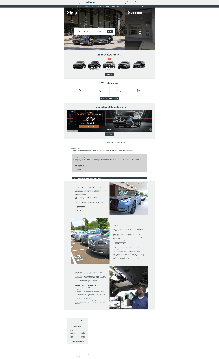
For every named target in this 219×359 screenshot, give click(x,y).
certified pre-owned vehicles (134, 233)
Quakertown (138, 255)
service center (79, 276)
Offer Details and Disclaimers (72, 131)
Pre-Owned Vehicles (86, 6)
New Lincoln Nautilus (81, 206)
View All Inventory (109, 74)
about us (102, 300)
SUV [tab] (109, 58)
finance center (136, 253)
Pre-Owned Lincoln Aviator (120, 244)
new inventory (100, 202)
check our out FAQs (90, 300)
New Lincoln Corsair (81, 207)
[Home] (78, 2)
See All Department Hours (77, 341)
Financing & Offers (95, 6)
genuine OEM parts (99, 291)
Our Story (118, 6)
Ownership (113, 6)
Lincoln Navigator (124, 70)
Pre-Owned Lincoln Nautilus (120, 240)
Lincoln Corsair (94, 69)
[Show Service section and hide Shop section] (140, 29)
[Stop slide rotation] (150, 130)
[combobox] (81, 31)
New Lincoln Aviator (81, 210)
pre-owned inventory (134, 228)
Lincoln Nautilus (109, 69)
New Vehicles (79, 6)
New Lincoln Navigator (81, 208)
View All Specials (109, 134)
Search (109, 31)
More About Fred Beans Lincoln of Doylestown (109, 98)
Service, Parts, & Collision (104, 6)
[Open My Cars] (142, 6)
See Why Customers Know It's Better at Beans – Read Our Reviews (87, 178)
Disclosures (90, 354)
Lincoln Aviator (79, 70)
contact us (83, 300)
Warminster (75, 148)
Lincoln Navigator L (139, 69)
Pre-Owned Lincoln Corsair (120, 242)
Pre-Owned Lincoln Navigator (121, 243)
